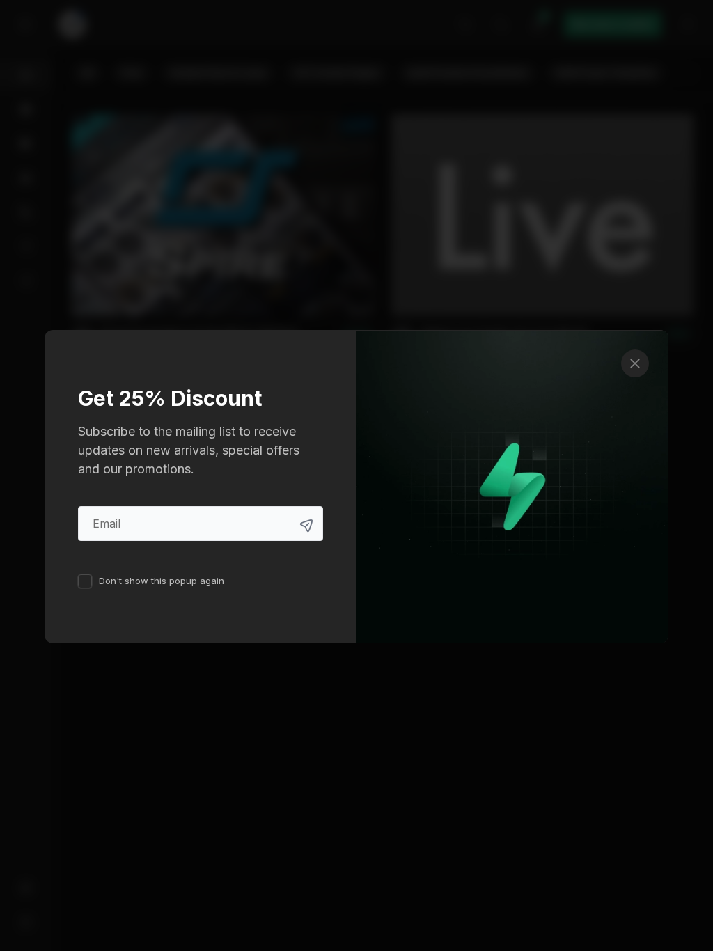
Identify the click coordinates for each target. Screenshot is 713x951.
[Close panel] (635, 363)
